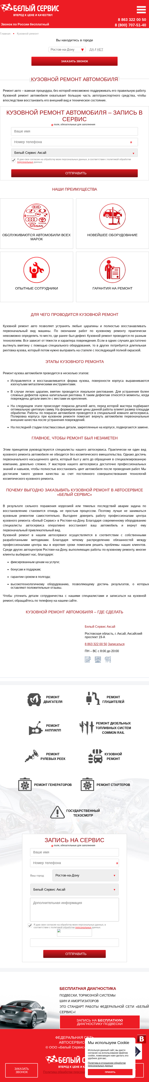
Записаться (116, 644)
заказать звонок (74, 61)
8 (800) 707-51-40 (130, 25)
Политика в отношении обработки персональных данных (107, 1064)
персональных (25, 162)
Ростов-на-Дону (62, 49)
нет (100, 49)
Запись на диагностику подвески (100, 1022)
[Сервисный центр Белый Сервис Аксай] (74, 152)
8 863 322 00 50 (132, 19)
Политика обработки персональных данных (74, 1072)
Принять (110, 1072)
